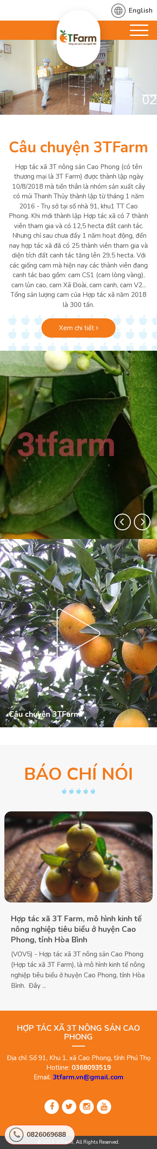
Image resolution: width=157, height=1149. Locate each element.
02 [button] (149, 99)
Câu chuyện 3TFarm (78, 147)
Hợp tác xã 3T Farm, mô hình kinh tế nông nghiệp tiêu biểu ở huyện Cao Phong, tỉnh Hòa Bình (76, 929)
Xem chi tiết (77, 328)
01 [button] (130, 99)
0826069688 (46, 1134)
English (141, 10)
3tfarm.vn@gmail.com (88, 1077)
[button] (122, 522)
